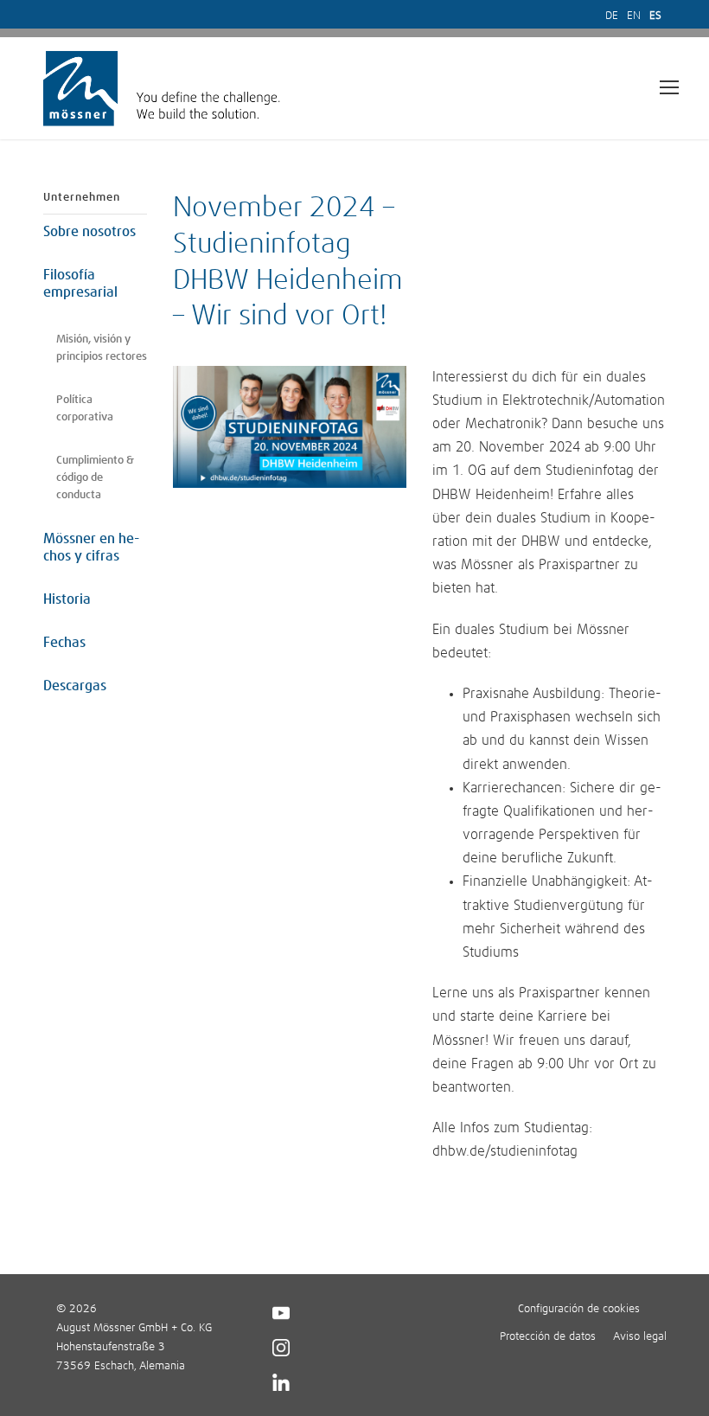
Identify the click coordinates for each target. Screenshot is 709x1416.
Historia (67, 599)
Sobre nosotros (89, 232)
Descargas (74, 686)
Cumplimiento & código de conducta (95, 478)
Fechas (64, 643)
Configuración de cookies (579, 1309)
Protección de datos (548, 1336)
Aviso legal (640, 1336)
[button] (38, 1378)
